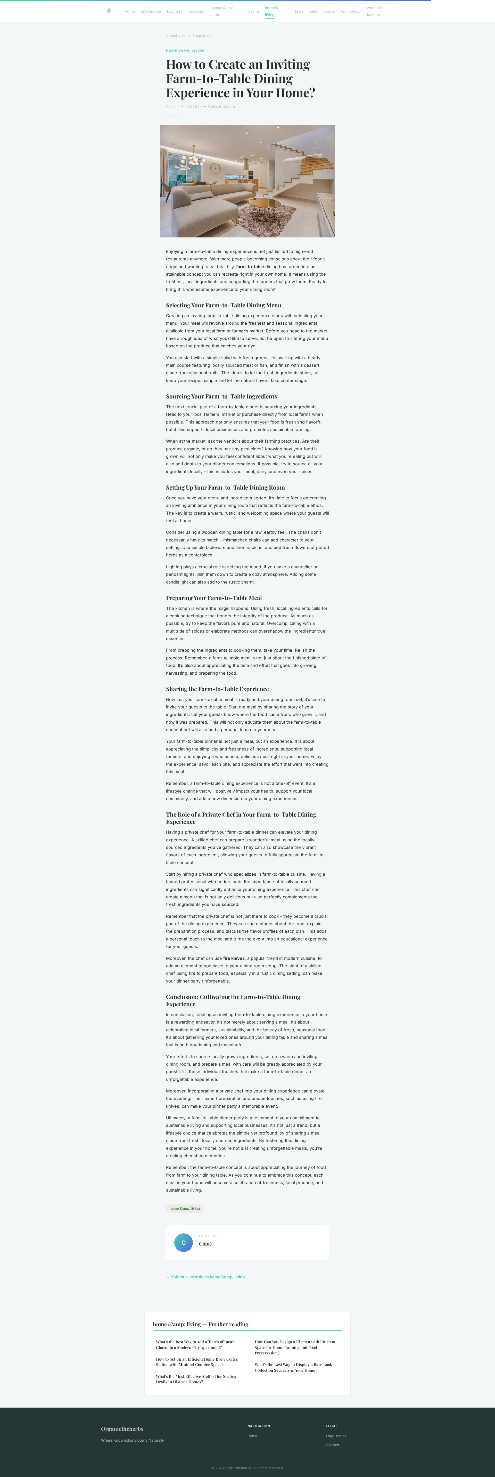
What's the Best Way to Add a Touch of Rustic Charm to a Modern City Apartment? (195, 1344)
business (175, 11)
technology (351, 11)
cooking (196, 11)
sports (329, 11)
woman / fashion (374, 11)
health (253, 11)
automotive (151, 11)
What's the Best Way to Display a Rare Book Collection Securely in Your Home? (293, 1367)
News (298, 11)
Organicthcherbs (122, 1428)
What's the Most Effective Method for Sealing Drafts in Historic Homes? (196, 1379)
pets (313, 11)
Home (130, 11)
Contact (332, 1445)
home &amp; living (196, 36)
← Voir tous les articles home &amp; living (205, 1276)
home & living (271, 11)
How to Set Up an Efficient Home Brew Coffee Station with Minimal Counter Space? (197, 1361)
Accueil (172, 36)
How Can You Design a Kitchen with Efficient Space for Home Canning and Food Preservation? (295, 1347)
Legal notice (336, 1436)
